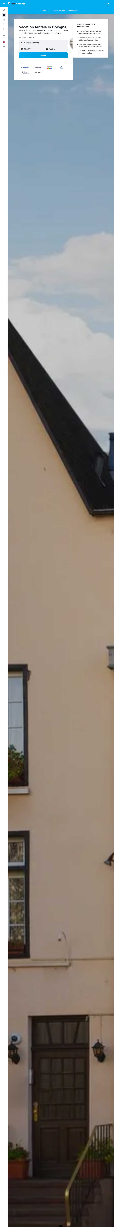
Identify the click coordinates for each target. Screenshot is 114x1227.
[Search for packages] (4, 24)
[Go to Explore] (4, 29)
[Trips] (4, 35)
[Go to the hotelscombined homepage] (16, 3)
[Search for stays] (4, 15)
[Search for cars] (4, 19)
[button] (3, 3)
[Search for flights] (4, 10)
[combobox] (27, 37)
